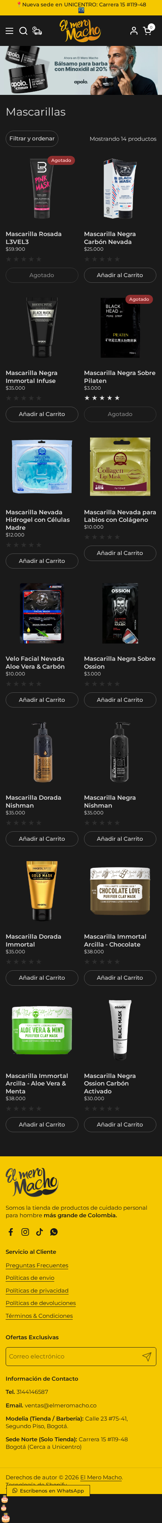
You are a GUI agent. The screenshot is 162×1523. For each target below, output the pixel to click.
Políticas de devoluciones (41, 1303)
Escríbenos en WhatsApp (51, 1491)
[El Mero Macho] (80, 31)
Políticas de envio (30, 1277)
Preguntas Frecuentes (37, 1265)
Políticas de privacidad (37, 1290)
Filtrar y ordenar (32, 138)
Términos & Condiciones (39, 1315)
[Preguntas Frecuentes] (37, 30)
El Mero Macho (101, 1477)
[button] (23, 30)
